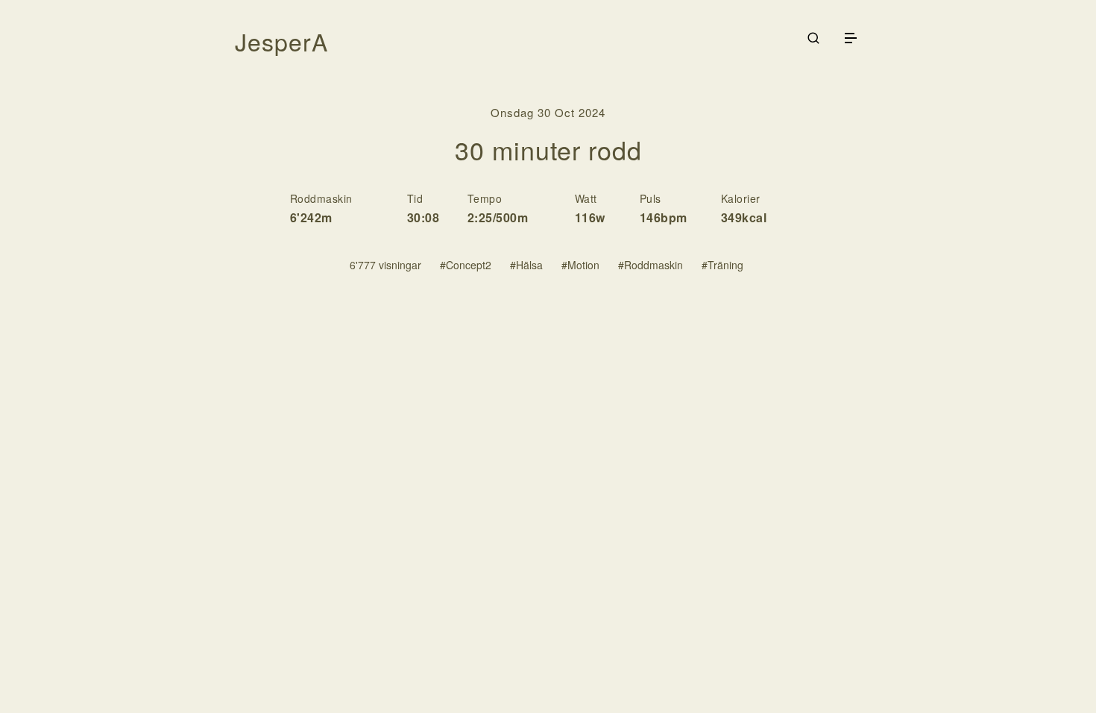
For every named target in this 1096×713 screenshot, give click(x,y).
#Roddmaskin (650, 264)
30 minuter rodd (548, 149)
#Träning (722, 264)
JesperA (281, 41)
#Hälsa (526, 264)
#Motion (580, 264)
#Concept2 (465, 264)
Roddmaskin (321, 198)
